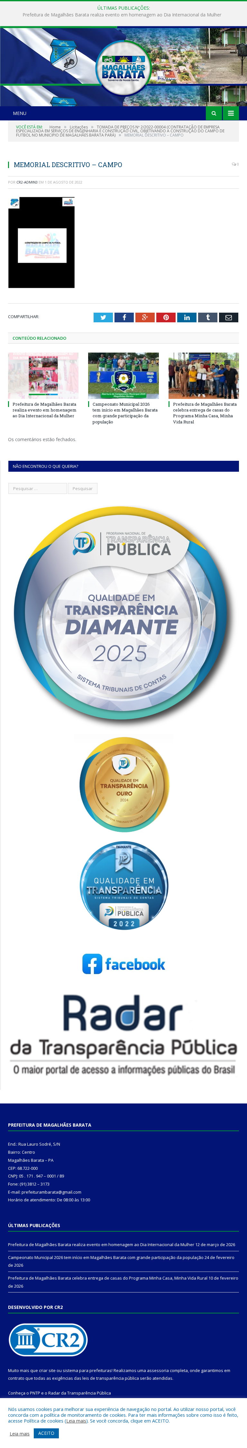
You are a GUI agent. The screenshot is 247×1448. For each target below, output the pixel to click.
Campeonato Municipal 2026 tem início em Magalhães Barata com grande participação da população (122, 15)
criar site (47, 1370)
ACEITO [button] (46, 1433)
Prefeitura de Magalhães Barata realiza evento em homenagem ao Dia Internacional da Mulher (45, 410)
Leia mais (76, 1421)
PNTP (35, 1393)
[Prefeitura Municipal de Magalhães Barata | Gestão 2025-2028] (123, 67)
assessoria (158, 1370)
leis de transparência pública (110, 1378)
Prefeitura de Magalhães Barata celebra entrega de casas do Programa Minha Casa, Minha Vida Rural (205, 413)
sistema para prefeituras (87, 1370)
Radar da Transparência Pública (79, 1393)
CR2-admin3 (27, 182)
